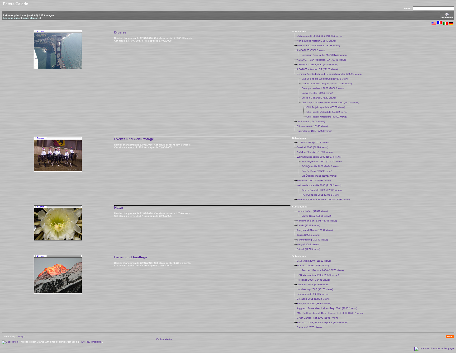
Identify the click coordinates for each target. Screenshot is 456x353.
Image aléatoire (31, 18)
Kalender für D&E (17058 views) (314, 131)
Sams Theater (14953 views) (317, 93)
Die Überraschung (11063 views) (319, 175)
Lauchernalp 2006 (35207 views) (315, 289)
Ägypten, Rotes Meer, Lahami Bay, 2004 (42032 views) (327, 308)
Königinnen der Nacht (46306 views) (317, 220)
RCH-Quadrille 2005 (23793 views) (320, 194)
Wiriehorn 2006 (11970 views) (313, 284)
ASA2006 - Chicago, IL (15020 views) (317, 64)
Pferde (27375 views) (308, 225)
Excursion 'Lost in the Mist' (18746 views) (324, 55)
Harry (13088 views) (307, 244)
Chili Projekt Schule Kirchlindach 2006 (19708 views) (330, 102)
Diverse (120, 32)
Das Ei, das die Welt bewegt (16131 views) (325, 78)
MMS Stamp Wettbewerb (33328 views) (318, 45)
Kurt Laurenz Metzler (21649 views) (316, 40)
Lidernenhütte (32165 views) (312, 294)
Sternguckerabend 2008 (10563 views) (323, 88)
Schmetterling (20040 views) (312, 239)
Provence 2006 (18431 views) (313, 279)
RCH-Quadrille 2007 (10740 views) (320, 166)
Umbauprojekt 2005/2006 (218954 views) (319, 36)
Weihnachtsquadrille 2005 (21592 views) (319, 185)
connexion (447, 17)
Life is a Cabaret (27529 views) (319, 97)
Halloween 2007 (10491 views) (314, 180)
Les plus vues (11, 18)
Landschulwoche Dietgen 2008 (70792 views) (327, 83)
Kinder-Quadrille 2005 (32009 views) (322, 190)
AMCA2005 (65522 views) (311, 50)
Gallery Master (164, 339)
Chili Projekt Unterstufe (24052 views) (326, 112)
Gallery (19, 336)
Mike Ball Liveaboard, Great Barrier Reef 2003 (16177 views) (330, 313)
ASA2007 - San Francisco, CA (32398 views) (321, 59)
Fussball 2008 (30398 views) (312, 147)
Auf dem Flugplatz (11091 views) (314, 152)
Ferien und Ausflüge (130, 257)
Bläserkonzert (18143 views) (312, 126)
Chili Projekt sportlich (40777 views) (325, 107)
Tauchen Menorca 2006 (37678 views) (323, 270)
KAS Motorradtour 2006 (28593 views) (318, 275)
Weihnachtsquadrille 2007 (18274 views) (319, 156)
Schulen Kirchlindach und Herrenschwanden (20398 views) (329, 74)
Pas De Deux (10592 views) (317, 171)
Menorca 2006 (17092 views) (313, 265)
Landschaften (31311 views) (312, 211)
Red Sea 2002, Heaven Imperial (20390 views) (322, 322)
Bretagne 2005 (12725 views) (313, 298)
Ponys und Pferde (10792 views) (315, 230)
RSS (450, 336)
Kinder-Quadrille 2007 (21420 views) (322, 161)
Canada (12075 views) (309, 327)
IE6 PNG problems (91, 341)
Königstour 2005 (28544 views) (314, 303)
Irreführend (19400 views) (311, 121)
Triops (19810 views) (308, 235)
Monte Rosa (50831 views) (316, 216)
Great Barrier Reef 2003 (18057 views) (318, 317)
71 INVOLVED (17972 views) (312, 142)
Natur (118, 207)
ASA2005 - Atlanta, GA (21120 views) (317, 69)
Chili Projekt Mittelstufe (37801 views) (326, 116)
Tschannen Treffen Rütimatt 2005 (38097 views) (323, 199)
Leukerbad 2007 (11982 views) (314, 260)
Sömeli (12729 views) (308, 249)
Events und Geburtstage (134, 139)
